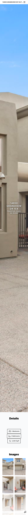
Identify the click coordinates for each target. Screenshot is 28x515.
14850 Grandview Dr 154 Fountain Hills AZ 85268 (12, 2)
